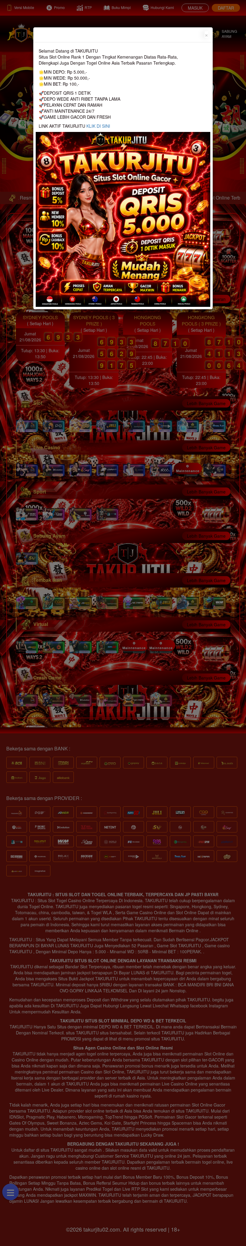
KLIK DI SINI (98, 126)
